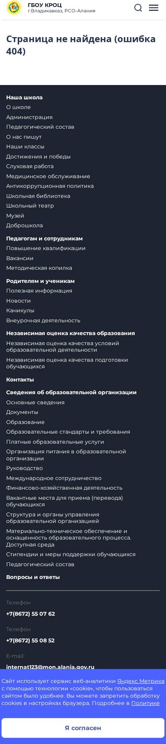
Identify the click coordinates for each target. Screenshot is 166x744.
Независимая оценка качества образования (70, 333)
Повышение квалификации (46, 248)
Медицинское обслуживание (48, 176)
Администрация (29, 117)
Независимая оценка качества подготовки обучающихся (67, 363)
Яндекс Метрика (140, 681)
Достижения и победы (38, 156)
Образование (25, 422)
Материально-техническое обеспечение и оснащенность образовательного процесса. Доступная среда (68, 538)
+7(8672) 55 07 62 (30, 613)
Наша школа (24, 97)
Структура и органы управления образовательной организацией (52, 518)
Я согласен (83, 728)
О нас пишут (24, 136)
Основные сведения (35, 402)
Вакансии (20, 258)
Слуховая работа (30, 166)
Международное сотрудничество (54, 478)
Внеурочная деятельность (43, 320)
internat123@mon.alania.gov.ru (50, 667)
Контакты (20, 379)
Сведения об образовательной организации (71, 392)
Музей (15, 215)
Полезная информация (39, 290)
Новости (18, 300)
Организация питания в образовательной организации (66, 455)
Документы (22, 412)
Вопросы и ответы (33, 577)
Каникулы (20, 310)
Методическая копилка (39, 267)
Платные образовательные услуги (55, 441)
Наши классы (25, 146)
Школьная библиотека (38, 195)
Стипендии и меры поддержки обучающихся (71, 554)
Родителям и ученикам (40, 281)
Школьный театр (30, 205)
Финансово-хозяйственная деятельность (64, 487)
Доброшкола (24, 225)
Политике (145, 703)
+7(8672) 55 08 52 (30, 640)
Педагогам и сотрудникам (44, 238)
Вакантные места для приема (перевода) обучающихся (64, 501)
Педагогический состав (40, 126)
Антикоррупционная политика (50, 185)
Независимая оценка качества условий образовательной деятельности (62, 347)
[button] (138, 7)
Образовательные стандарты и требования (68, 431)
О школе (18, 107)
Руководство (24, 468)
